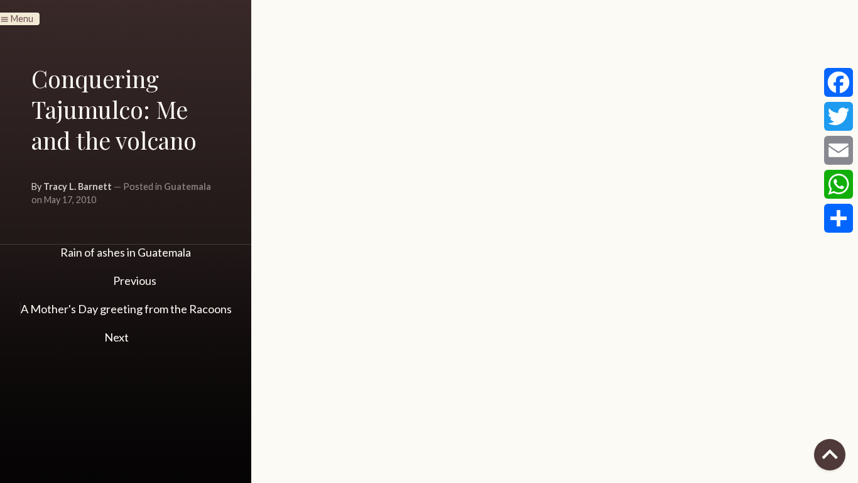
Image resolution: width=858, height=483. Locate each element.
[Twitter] (838, 116)
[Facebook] (838, 82)
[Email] (838, 150)
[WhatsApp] (838, 184)
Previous (133, 280)
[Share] (838, 218)
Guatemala (187, 186)
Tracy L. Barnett (77, 186)
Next (117, 337)
